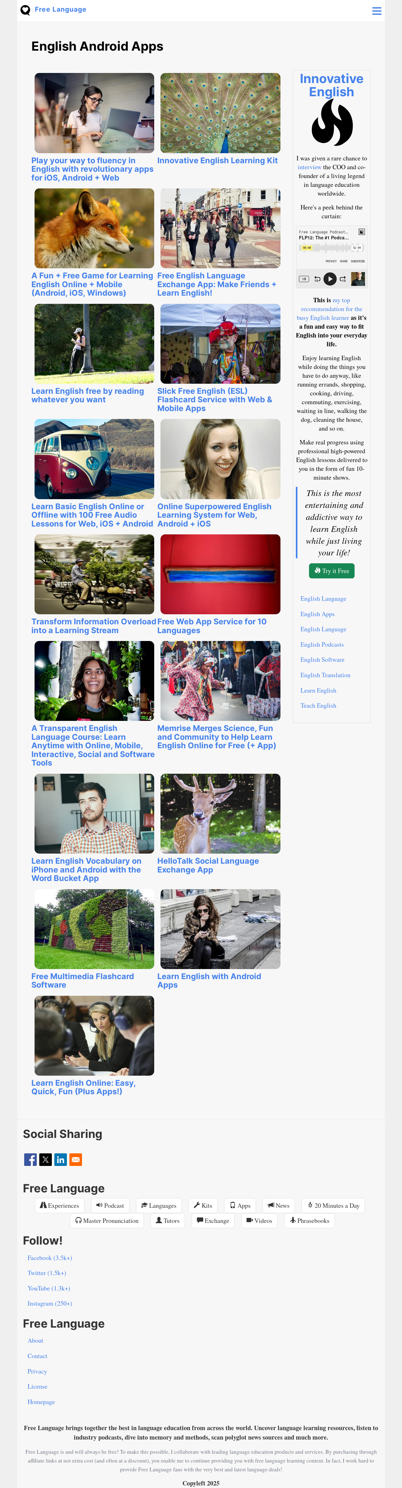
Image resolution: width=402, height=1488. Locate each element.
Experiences (62, 1205)
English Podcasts (322, 644)
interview (310, 167)
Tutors (171, 1220)
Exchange (216, 1220)
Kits (206, 1205)
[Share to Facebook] (30, 1159)
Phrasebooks (312, 1220)
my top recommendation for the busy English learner (329, 309)
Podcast (113, 1205)
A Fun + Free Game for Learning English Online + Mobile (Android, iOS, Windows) (92, 284)
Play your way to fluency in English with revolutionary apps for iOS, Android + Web (92, 169)
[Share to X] (45, 1159)
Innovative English (332, 85)
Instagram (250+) (50, 1303)
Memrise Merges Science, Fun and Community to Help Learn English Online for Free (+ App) (216, 736)
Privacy (37, 1371)
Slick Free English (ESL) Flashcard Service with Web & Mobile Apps (214, 399)
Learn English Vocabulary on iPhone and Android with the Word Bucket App (86, 869)
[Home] (27, 9)
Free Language (61, 9)
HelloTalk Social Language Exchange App (208, 865)
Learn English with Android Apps (209, 981)
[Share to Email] (75, 1159)
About (35, 1340)
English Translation (325, 675)
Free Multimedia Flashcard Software (82, 981)
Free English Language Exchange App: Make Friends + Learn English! (217, 284)
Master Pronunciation (110, 1220)
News (282, 1205)
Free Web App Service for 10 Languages (212, 626)
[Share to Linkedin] (60, 1159)
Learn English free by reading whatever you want (87, 395)
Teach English (318, 705)
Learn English (318, 690)
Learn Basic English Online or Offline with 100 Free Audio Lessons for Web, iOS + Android (92, 515)
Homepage (41, 1401)
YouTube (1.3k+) (49, 1288)
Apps (243, 1205)
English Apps (318, 614)
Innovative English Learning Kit (217, 160)
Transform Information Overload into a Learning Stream (93, 626)
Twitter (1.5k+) (47, 1272)
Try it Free (335, 570)
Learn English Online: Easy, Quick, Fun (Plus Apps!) (83, 1087)
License (37, 1386)
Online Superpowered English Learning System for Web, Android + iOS (214, 515)
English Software (323, 659)
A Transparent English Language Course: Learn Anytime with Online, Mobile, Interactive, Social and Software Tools (93, 745)
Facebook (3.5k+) (50, 1257)
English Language (323, 598)
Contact (37, 1355)
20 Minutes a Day (336, 1205)
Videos (262, 1220)
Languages (162, 1205)
